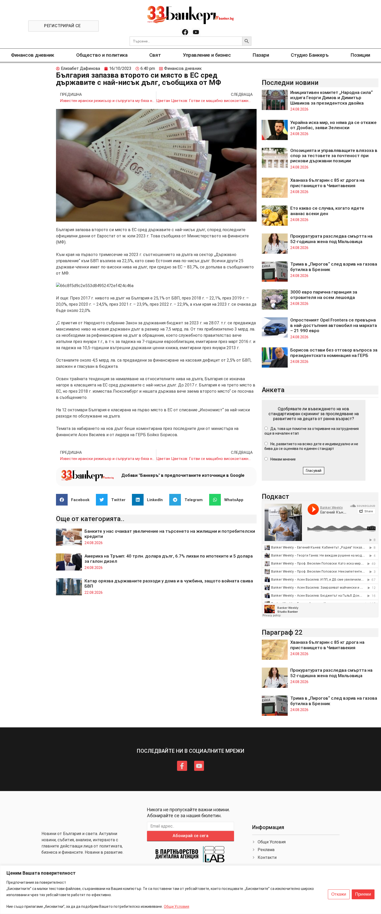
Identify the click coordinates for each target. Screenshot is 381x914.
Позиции (360, 55)
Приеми (363, 894)
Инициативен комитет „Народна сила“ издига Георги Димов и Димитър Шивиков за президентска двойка (331, 98)
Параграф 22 (282, 632)
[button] (75, 500)
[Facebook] (185, 32)
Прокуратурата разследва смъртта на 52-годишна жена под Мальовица (331, 238)
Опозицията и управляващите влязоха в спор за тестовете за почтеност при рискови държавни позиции (333, 156)
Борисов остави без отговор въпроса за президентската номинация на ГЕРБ (333, 352)
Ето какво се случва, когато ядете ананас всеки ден (327, 211)
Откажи (338, 894)
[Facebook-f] (182, 766)
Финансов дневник (32, 55)
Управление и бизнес (207, 55)
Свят (155, 55)
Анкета (273, 390)
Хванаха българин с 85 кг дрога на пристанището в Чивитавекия (327, 183)
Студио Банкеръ (310, 55)
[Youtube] (196, 32)
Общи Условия (176, 906)
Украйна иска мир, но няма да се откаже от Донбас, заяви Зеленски (333, 125)
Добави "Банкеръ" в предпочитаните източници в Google (182, 475)
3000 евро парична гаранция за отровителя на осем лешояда (323, 294)
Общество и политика (102, 55)
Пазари (261, 55)
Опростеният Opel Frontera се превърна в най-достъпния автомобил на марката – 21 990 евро (333, 325)
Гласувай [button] (313, 471)
